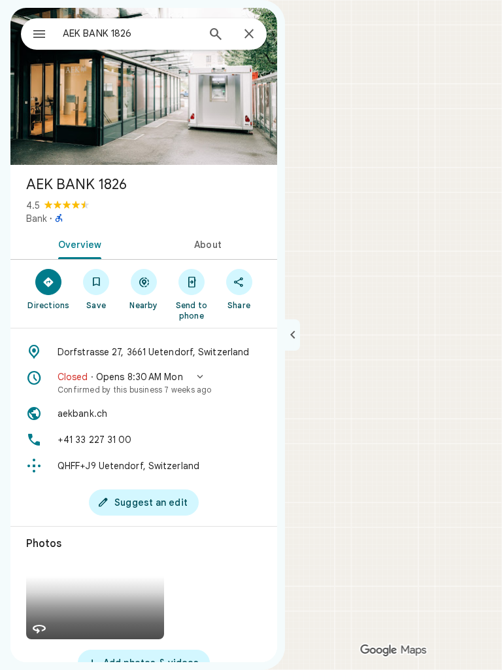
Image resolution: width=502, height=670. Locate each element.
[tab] (77, 243)
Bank (36, 218)
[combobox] (130, 33)
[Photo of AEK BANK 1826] (143, 86)
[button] (143, 382)
